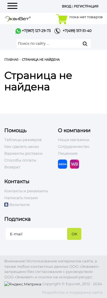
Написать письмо (21, 197)
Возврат (12, 167)
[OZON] (64, 164)
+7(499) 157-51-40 (76, 30)
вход (66, 6)
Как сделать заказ (21, 146)
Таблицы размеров (23, 139)
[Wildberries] (76, 164)
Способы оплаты (20, 160)
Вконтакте (19, 204)
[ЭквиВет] (17, 18)
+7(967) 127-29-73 (36, 30)
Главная (11, 60)
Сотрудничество (73, 146)
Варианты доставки (23, 153)
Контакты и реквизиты (26, 191)
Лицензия (68, 153)
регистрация (86, 6)
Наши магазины (73, 139)
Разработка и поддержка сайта (72, 292)
